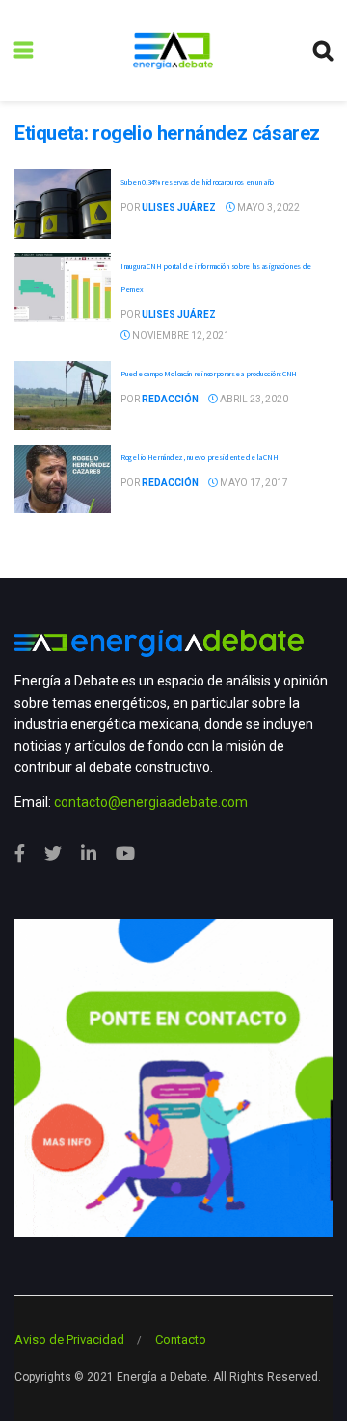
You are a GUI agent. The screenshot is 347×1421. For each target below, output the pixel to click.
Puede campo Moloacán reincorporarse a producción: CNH (208, 373)
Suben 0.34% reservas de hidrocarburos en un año (197, 182)
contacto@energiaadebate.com (151, 802)
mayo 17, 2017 (253, 483)
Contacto (180, 1339)
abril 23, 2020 (253, 399)
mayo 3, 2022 (267, 207)
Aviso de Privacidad (69, 1339)
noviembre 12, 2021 (179, 335)
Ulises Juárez (179, 207)
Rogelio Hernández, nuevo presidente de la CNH (199, 457)
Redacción (170, 399)
